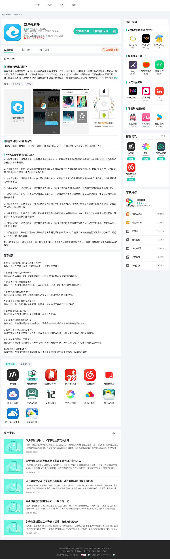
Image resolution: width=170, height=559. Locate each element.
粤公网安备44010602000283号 (100, 555)
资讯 (74, 5)
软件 (62, 5)
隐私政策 (59, 36)
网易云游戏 (161, 153)
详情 (131, 159)
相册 (146, 153)
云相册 (131, 153)
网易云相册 (32, 25)
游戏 (50, 5)
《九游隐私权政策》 (62, 555)
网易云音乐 (131, 174)
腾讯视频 (141, 200)
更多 (114, 433)
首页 (37, 5)
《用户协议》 (74, 555)
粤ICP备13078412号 (69, 551)
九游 (3, 15)
